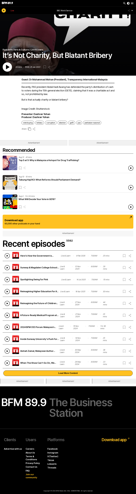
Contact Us (31, 467)
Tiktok (50, 460)
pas (79, 123)
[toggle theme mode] (128, 3)
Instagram (52, 452)
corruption (50, 123)
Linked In (52, 464)
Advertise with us (13, 449)
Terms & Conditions (31, 458)
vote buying (28, 123)
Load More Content (68, 373)
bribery (39, 123)
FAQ (28, 470)
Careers (30, 449)
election (62, 123)
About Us (30, 452)
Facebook (52, 449)
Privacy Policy (33, 463)
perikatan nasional (92, 123)
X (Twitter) (52, 456)
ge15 (72, 123)
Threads (51, 467)
